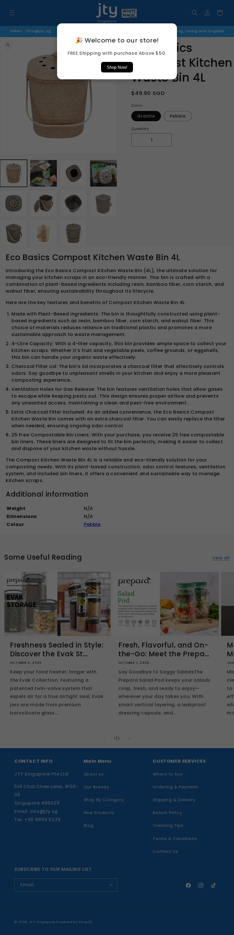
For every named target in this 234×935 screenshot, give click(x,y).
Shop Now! (117, 67)
